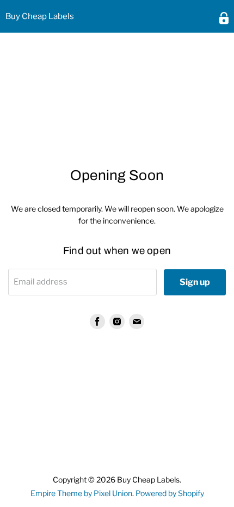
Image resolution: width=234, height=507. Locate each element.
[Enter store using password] (224, 18)
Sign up (195, 282)
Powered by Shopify (170, 493)
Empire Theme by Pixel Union (81, 493)
